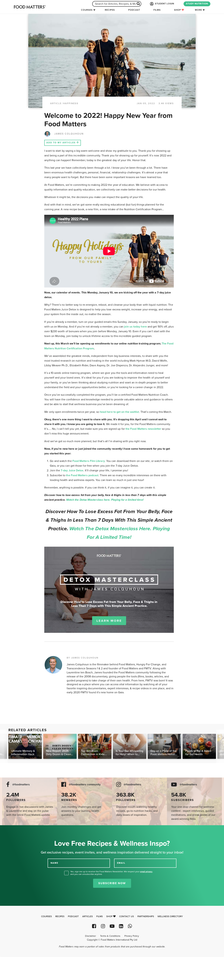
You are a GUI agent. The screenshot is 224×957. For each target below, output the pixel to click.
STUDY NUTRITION (197, 3)
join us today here (135, 326)
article (55, 103)
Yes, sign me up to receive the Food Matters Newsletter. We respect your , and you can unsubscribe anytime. (111, 872)
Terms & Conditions (110, 936)
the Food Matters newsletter (143, 429)
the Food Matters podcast (82, 475)
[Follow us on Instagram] (103, 926)
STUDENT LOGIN (164, 3)
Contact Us (126, 916)
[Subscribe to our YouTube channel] (112, 926)
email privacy (146, 871)
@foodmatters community (85, 784)
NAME (54, 862)
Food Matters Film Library (88, 461)
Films (157, 10)
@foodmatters (21, 784)
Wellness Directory (170, 916)
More (198, 10)
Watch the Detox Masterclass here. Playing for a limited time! (105, 500)
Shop (178, 10)
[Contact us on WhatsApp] (130, 926)
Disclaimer (90, 936)
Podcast (134, 10)
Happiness (70, 103)
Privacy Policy (131, 936)
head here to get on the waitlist (119, 412)
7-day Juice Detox (72, 470)
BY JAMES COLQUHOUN (82, 657)
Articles (87, 916)
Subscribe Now (112, 883)
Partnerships (145, 916)
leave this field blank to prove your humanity (14, 829)
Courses (87, 10)
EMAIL (121, 862)
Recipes (110, 10)
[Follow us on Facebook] (94, 926)
